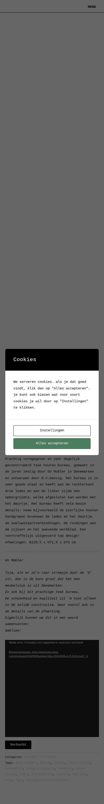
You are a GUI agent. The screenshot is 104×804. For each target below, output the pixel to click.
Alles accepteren (52, 443)
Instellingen (52, 430)
